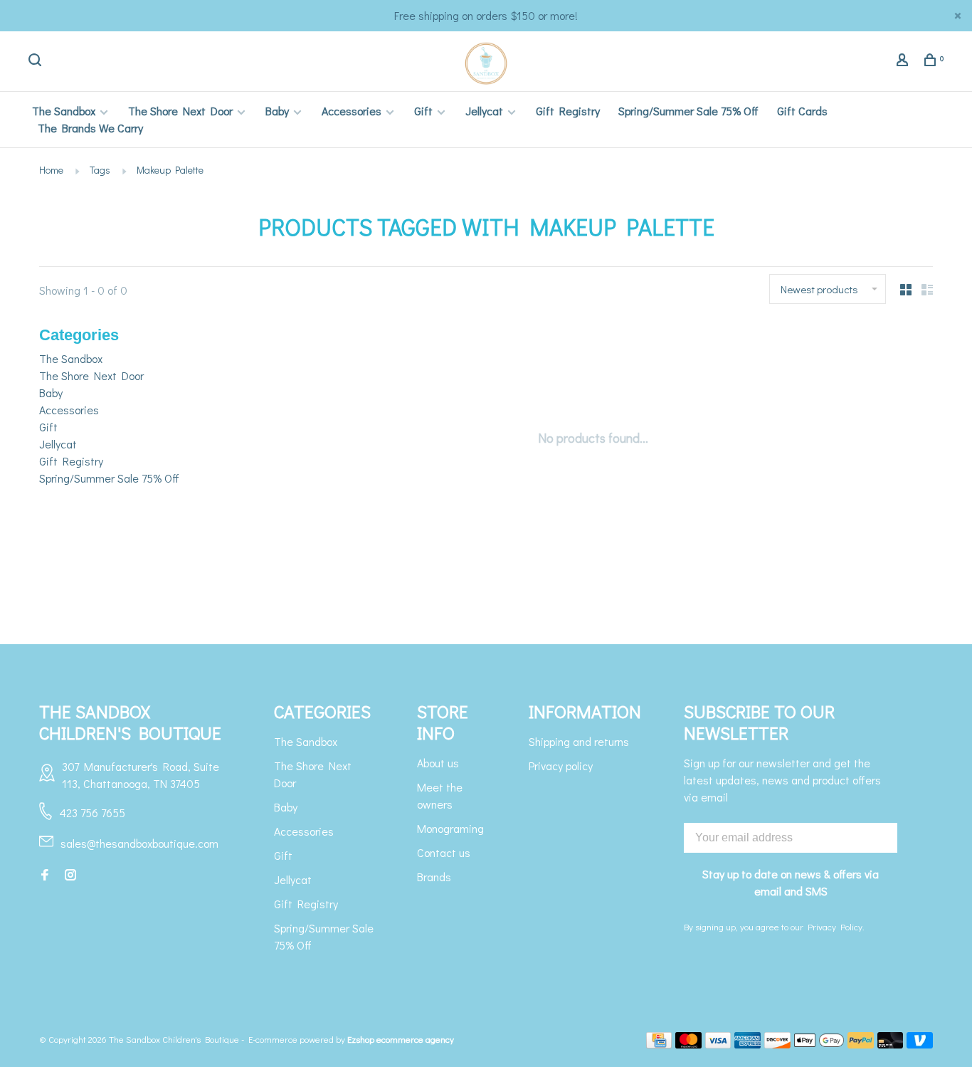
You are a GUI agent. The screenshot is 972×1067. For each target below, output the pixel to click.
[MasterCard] (688, 1043)
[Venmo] (920, 1043)
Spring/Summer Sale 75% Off (688, 110)
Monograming (450, 828)
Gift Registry (568, 110)
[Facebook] (45, 875)
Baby (277, 110)
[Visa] (718, 1043)
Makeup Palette (170, 170)
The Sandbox (63, 110)
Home (51, 170)
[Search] (36, 61)
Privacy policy (561, 765)
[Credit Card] (659, 1043)
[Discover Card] (777, 1043)
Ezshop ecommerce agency (400, 1039)
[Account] (904, 61)
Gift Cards (802, 110)
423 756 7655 (92, 812)
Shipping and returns (579, 741)
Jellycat (484, 110)
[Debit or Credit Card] (890, 1043)
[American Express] (747, 1043)
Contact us (443, 852)
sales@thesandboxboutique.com (139, 843)
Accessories (351, 110)
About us (438, 762)
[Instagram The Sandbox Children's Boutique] (70, 875)
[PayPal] (860, 1043)
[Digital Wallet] (819, 1043)
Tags (100, 170)
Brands (434, 876)
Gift (423, 110)
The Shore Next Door (180, 110)
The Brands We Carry (90, 127)
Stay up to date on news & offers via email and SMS (790, 882)
